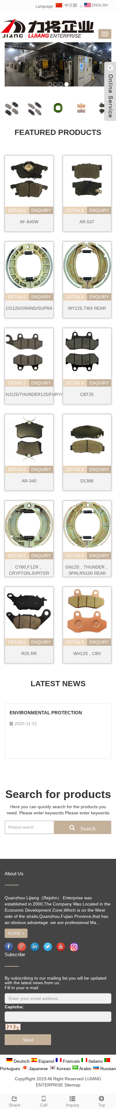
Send (28, 1039)
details (17, 210)
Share (14, 1105)
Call (43, 1105)
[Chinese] (67, 6)
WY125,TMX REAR (87, 308)
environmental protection (46, 712)
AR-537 (86, 221)
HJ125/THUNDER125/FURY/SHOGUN (43, 394)
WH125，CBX (87, 653)
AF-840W (29, 221)
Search (80, 827)
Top (101, 1105)
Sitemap (72, 1084)
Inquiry (72, 1105)
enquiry (41, 210)
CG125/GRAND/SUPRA (29, 308)
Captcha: (14, 1006)
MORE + (16, 933)
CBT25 (87, 394)
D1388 (86, 480)
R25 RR (29, 653)
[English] (96, 6)
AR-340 (29, 480)
